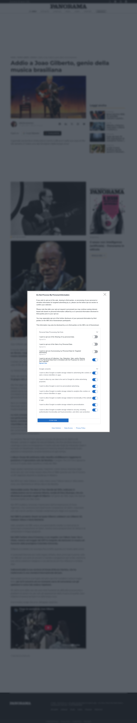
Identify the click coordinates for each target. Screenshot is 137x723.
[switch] (95, 336)
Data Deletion (56, 428)
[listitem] (68, 332)
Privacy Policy (80, 428)
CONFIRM (53, 420)
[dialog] (68, 361)
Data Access (68, 428)
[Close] (105, 295)
